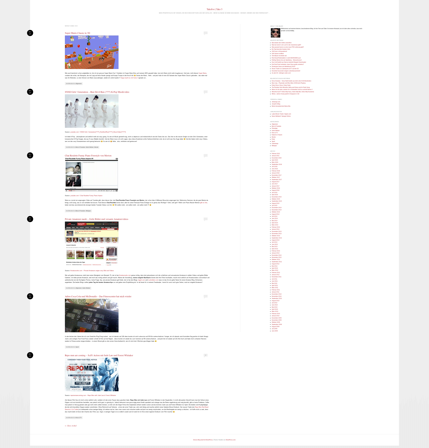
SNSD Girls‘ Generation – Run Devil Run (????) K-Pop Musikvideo (97, 91)
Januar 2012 (275, 274)
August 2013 (275, 240)
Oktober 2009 (276, 322)
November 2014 (277, 210)
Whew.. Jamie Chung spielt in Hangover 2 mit (285, 94)
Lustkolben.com (153, 280)
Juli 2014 (274, 216)
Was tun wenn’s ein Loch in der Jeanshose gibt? (286, 45)
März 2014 (275, 225)
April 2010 (275, 309)
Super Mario (202, 73)
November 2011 (276, 277)
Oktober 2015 (276, 199)
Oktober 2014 (276, 212)
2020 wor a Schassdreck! (279, 51)
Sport (77, 347)
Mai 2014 (274, 220)
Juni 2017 (275, 184)
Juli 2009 (274, 328)
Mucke (96, 147)
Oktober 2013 (276, 236)
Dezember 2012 (277, 255)
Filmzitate (275, 128)
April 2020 (275, 160)
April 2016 (275, 194)
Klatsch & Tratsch (277, 135)
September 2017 (277, 179)
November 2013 (277, 233)
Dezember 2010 (277, 294)
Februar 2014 (276, 227)
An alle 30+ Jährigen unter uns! (281, 73)
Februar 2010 (276, 313)
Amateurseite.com (125, 275)
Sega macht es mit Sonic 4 (129, 78)
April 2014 (275, 223)
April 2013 (275, 249)
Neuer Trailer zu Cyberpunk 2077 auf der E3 (285, 68)
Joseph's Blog (276, 104)
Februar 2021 (276, 153)
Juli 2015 (274, 205)
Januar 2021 (275, 155)
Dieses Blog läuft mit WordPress (203, 440)
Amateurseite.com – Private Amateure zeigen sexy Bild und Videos (92, 270)
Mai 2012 (274, 266)
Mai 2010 (274, 307)
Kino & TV (79, 417)
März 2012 (275, 270)
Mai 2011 (274, 283)
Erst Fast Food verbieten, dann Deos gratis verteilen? (288, 64)
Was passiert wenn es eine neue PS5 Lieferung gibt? (288, 47)
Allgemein (79, 83)
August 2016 (275, 190)
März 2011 (275, 287)
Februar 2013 (276, 251)
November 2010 (277, 296)
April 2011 (275, 285)
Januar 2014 (275, 229)
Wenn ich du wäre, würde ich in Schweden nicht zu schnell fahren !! (292, 89)
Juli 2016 (274, 192)
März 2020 (275, 162)
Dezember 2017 (277, 175)
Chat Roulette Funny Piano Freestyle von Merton (88, 155)
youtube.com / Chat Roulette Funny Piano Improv (86, 195)
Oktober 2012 (276, 259)
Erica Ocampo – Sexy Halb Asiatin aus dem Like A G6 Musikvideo (291, 81)
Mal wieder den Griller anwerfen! (281, 43)
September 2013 (277, 238)
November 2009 (277, 320)
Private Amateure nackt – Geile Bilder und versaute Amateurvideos (96, 219)
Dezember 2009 (277, 318)
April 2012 (275, 268)
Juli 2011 (274, 279)
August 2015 (275, 203)
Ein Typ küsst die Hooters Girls (281, 49)
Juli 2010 (274, 303)
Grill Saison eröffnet (278, 53)
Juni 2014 (275, 218)
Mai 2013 (274, 246)
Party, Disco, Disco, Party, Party (281, 85)
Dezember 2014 (277, 207)
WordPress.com (231, 440)
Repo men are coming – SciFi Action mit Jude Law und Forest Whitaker (99, 355)
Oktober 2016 (276, 188)
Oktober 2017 (276, 177)
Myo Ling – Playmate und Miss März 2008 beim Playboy (289, 83)
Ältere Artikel (71, 425)
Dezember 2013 (277, 231)
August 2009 (275, 326)
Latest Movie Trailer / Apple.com (281, 114)
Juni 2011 (275, 281)
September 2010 (277, 298)
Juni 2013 (275, 244)
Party (273, 139)
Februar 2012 (276, 272)
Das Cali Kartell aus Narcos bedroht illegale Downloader (289, 62)
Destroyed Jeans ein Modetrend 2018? (283, 66)
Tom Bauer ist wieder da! (279, 55)
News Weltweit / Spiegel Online (281, 116)
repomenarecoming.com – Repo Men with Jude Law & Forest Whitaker (93, 395)
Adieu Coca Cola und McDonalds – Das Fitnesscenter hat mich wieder (98, 296)
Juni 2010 (275, 305)
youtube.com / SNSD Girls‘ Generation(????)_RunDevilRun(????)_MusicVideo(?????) (98, 132)
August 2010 (275, 300)
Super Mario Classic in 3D (77, 32)
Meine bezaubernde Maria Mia (281, 106)
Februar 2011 (276, 290)
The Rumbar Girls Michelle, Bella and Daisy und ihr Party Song (291, 87)
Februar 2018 (276, 171)
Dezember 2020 (277, 158)
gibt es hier (203, 202)
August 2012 (275, 264)
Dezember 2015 (277, 197)
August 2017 (275, 181)
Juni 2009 (275, 331)
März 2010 (275, 311)
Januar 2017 (275, 186)
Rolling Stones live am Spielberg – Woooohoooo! (287, 60)
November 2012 (277, 257)
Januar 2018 (275, 173)
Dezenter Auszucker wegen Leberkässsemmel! (286, 71)
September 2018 (277, 164)
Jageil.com (141, 280)
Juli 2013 (274, 242)
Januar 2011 (275, 292)
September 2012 (277, 262)
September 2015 (277, 201)
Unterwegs (275, 143)
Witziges (88, 211)
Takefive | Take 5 (214, 9)
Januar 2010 (275, 316)
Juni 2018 (275, 169)
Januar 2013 (275, 253)
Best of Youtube (80, 147)
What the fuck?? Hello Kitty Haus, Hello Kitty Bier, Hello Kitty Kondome (293, 92)
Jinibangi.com (276, 102)
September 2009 (277, 324)
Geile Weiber (90, 147)
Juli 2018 (274, 166)
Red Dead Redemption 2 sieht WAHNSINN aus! (286, 58)
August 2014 (275, 214)
